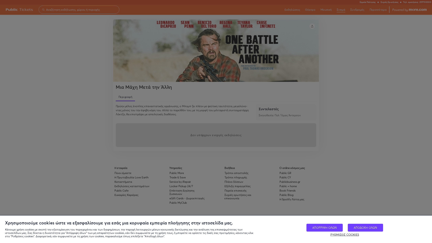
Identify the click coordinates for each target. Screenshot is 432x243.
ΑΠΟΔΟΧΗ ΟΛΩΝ (365, 227)
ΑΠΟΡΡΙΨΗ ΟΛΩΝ (324, 227)
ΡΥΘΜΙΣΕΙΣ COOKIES (344, 234)
